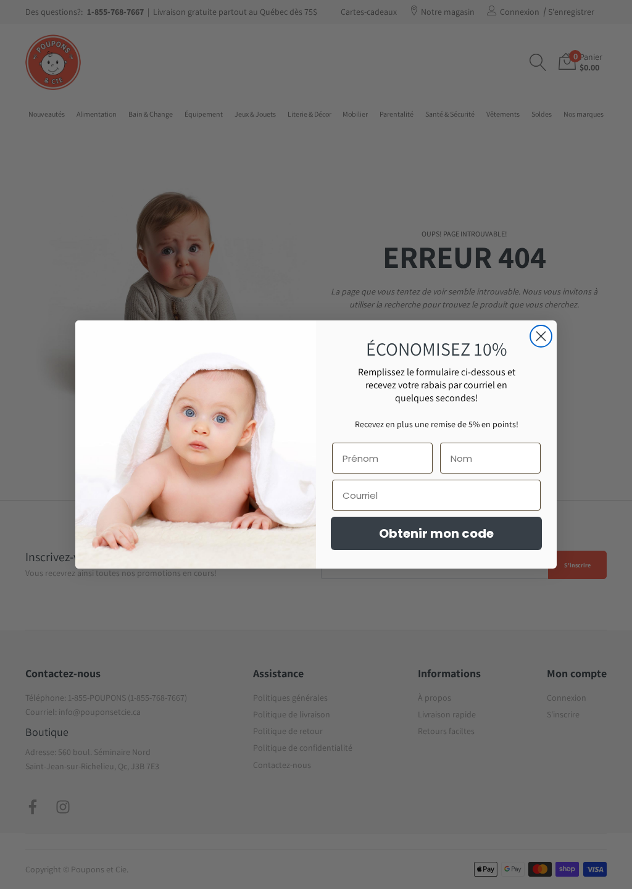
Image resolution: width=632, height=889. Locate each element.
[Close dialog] (541, 336)
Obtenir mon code (436, 533)
